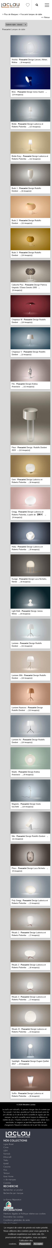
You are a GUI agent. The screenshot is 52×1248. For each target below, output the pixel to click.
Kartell (6, 1163)
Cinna (5, 1147)
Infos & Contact (10, 1223)
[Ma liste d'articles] (28, 5)
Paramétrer (25, 1244)
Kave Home (8, 1176)
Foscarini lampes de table (31, 14)
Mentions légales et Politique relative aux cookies (24, 1213)
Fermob (6, 1153)
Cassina (6, 1166)
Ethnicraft (7, 1157)
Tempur (6, 1173)
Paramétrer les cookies (13, 1216)
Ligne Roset (8, 1144)
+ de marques (9, 1179)
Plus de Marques (11, 14)
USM (5, 1150)
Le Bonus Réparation (12, 1199)
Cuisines (7, 1182)
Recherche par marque (13, 1193)
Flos (5, 1170)
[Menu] (47, 5)
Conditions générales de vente (16, 1220)
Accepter (38, 1244)
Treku (5, 1160)
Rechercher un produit (13, 1189)
